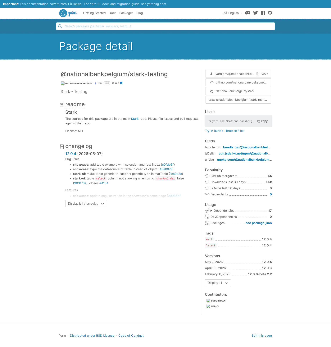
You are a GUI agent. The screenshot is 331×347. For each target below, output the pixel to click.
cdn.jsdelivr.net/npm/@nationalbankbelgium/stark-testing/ (263, 153)
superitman (218, 300)
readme (75, 104)
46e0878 (166, 169)
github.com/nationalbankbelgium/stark (243, 82)
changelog (78, 146)
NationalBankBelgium (79, 83)
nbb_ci (215, 306)
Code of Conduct (131, 335)
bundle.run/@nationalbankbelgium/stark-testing (259, 147)
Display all (215, 282)
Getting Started (94, 13)
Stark (135, 119)
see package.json (259, 223)
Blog (139, 13)
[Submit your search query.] (60, 26)
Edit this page (262, 335)
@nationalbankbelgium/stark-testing (241, 100)
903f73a (80, 183)
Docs (112, 13)
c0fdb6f (168, 164)
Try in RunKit (214, 131)
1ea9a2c (176, 174)
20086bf (174, 196)
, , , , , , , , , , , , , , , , (222, 211)
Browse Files (235, 131)
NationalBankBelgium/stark (235, 91)
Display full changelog (83, 203)
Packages (126, 13)
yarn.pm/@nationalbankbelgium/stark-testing (248, 74)
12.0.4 (70, 153)
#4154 (103, 183)
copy (264, 73)
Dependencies (224, 210)
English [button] (233, 13)
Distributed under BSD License (92, 335)
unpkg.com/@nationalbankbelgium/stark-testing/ (254, 159)
